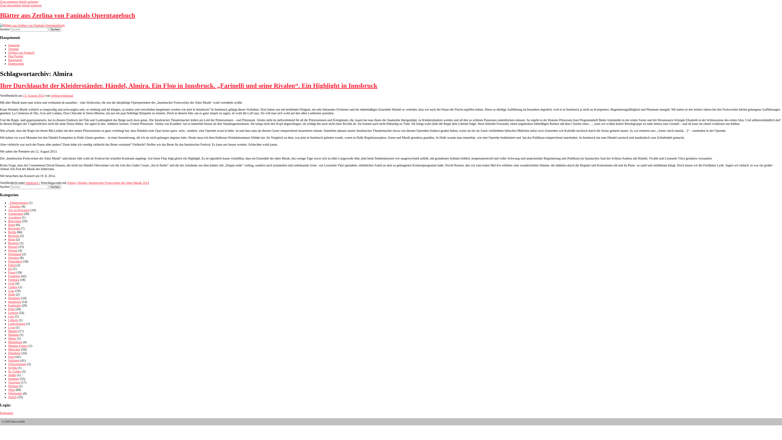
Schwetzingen (17, 364)
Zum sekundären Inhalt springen (21, 5)
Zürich (12, 397)
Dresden (13, 258)
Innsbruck (32, 183)
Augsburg (14, 217)
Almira (71, 183)
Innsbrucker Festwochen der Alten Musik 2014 (119, 183)
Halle (11, 294)
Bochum (13, 236)
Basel (11, 225)
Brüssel (13, 247)
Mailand (13, 335)
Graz (11, 291)
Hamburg (14, 298)
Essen (12, 272)
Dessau (13, 250)
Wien (11, 390)
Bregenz (13, 243)
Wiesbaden (15, 393)
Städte (12, 375)
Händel (82, 183)
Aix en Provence (19, 210)
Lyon (11, 327)
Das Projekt (15, 56)
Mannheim (15, 342)
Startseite (14, 45)
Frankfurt (14, 276)
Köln (11, 309)
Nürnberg (14, 353)
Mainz (12, 338)
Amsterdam (15, 214)
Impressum (15, 60)
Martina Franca (18, 346)
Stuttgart (13, 379)
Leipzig (13, 313)
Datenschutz (16, 63)
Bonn (11, 239)
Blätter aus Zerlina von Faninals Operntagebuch (67, 15)
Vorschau (14, 382)
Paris (11, 357)
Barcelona (14, 221)
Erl (10, 269)
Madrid (13, 331)
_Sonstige (14, 206)
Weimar (13, 386)
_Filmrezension (18, 203)
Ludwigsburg (16, 324)
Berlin (12, 232)
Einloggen (6, 413)
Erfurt (12, 265)
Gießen (13, 287)
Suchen (5, 29)
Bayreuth (14, 228)
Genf (11, 283)
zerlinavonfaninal (62, 95)
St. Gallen (14, 371)
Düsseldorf (15, 261)
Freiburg (13, 280)
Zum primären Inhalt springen (19, 1)
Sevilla (12, 368)
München (14, 349)
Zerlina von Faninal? (21, 52)
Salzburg (14, 360)
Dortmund (14, 254)
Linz (11, 316)
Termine (13, 49)
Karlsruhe (14, 305)
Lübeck (13, 320)
